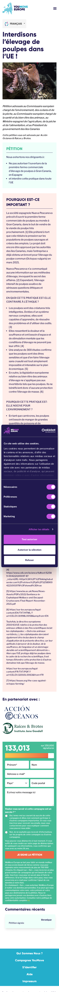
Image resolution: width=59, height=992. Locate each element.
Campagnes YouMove (29, 960)
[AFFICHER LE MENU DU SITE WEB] (54, 8)
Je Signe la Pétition (29, 854)
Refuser (29, 560)
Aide (30, 974)
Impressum (29, 981)
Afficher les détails (39, 529)
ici (29, 900)
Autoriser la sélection (29, 549)
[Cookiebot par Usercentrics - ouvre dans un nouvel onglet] (42, 431)
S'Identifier (29, 967)
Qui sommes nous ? (29, 953)
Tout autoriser (29, 539)
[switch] (50, 496)
